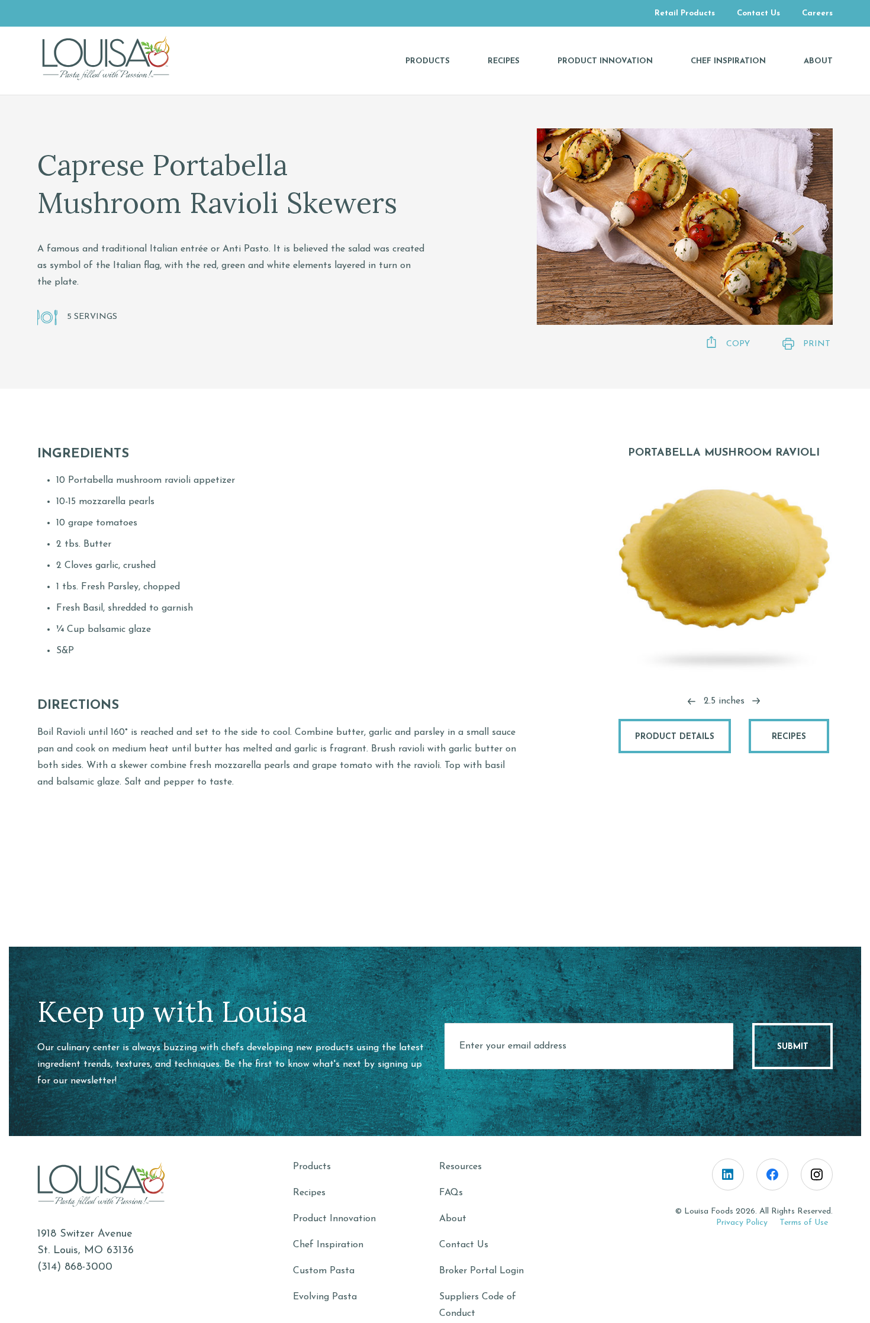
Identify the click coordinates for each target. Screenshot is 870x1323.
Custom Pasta (324, 1271)
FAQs (451, 1193)
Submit (792, 1047)
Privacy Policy (742, 1222)
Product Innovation (334, 1219)
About (452, 1219)
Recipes (789, 737)
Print (816, 344)
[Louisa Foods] (115, 58)
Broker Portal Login (481, 1271)
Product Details (674, 737)
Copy (738, 344)
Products (312, 1167)
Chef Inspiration (328, 1245)
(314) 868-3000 (74, 1267)
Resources (460, 1167)
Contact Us (463, 1245)
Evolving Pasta (325, 1297)
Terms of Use (803, 1222)
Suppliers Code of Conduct (477, 1305)
